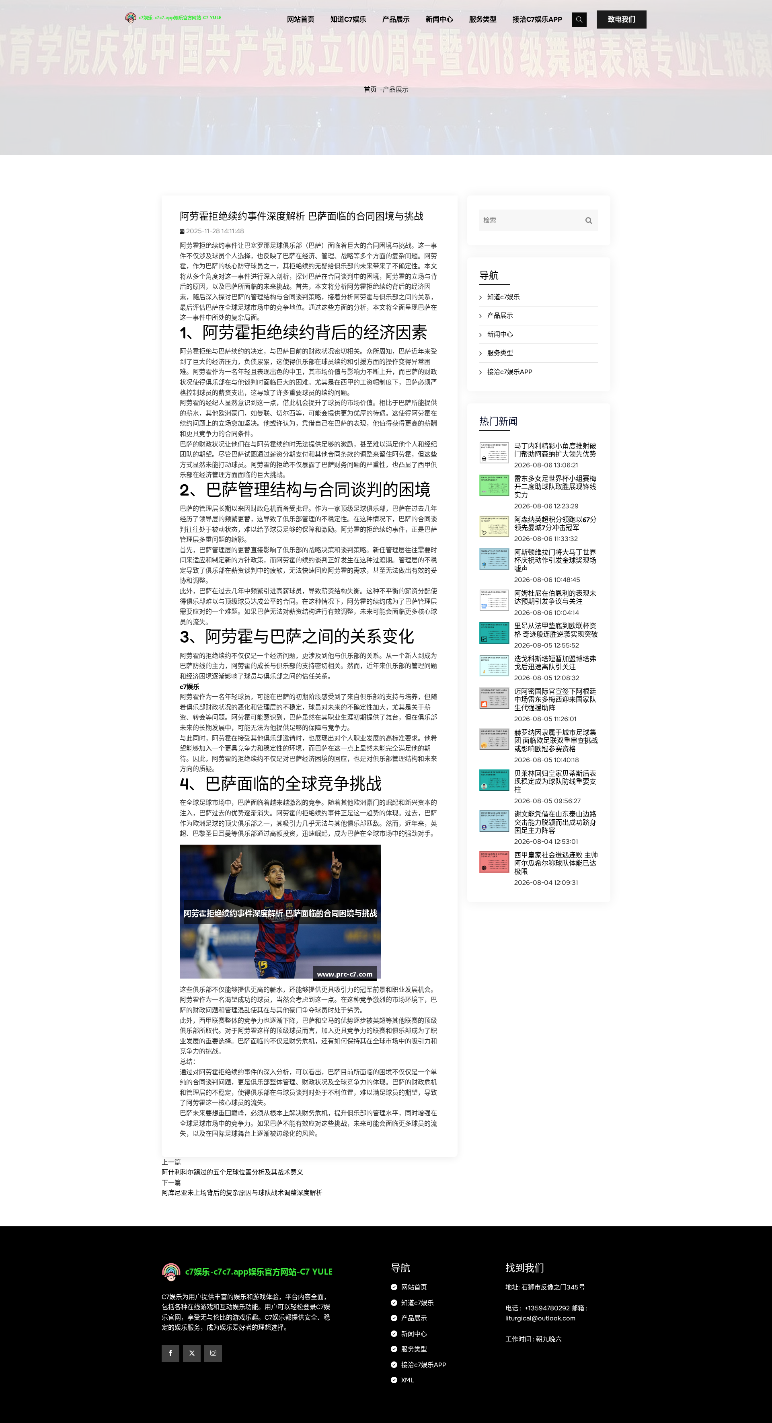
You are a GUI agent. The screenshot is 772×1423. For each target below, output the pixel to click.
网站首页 (300, 19)
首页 (370, 89)
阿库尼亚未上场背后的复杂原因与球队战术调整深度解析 (242, 1193)
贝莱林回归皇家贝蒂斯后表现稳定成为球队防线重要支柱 (555, 781)
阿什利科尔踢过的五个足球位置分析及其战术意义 (232, 1172)
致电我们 (621, 19)
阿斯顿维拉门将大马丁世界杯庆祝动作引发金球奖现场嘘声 (555, 560)
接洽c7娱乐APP (537, 19)
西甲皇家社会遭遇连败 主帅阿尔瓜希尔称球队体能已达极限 (556, 863)
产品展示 (396, 19)
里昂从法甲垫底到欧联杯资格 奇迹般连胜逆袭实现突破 (556, 629)
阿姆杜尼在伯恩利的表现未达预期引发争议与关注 (555, 597)
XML (407, 1380)
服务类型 (483, 19)
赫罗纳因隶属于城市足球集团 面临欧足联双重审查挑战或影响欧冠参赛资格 (556, 740)
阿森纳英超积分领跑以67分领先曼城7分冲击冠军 (555, 523)
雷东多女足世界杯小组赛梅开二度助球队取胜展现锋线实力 (555, 486)
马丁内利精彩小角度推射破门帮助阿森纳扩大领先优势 (555, 450)
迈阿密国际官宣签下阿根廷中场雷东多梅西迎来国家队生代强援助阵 (555, 699)
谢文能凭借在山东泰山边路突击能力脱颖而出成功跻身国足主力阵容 (555, 822)
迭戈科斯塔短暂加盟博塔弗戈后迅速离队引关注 (555, 662)
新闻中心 (439, 19)
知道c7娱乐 (348, 19)
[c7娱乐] (186, 17)
